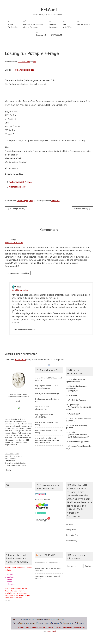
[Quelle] (18, 401)
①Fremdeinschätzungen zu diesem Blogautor (33, 23)
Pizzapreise (55, 201)
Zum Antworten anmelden (18, 273)
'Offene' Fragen (22, 201)
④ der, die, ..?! (83, 24)
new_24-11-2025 (47, 554)
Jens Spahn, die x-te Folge (50, 393)
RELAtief (49, 9)
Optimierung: (78, 407)
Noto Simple (52, 631)
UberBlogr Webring (42, 499)
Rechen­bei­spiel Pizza (24, 69)
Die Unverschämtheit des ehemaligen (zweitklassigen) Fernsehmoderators (47, 440)
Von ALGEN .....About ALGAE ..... (43, 408)
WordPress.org (71, 540)
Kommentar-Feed (72, 535)
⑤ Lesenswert (41, 33)
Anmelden (69, 524)
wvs (34, 62)
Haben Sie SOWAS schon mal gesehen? (46, 387)
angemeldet (20, 359)
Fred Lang (39, 399)
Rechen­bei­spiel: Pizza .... (20, 182)
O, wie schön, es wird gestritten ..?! (47, 563)
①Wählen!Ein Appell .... (13, 23)
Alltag (31, 201)
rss (6, 600)
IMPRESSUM (56, 35)
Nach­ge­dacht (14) (17, 186)
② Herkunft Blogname (53, 24)
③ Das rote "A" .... (67, 24)
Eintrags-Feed (71, 529)
